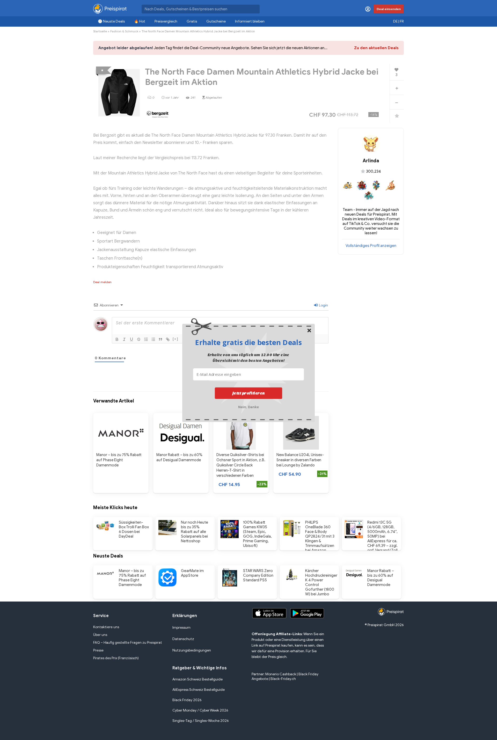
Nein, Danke (248, 406)
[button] (248, 342)
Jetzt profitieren (248, 393)
